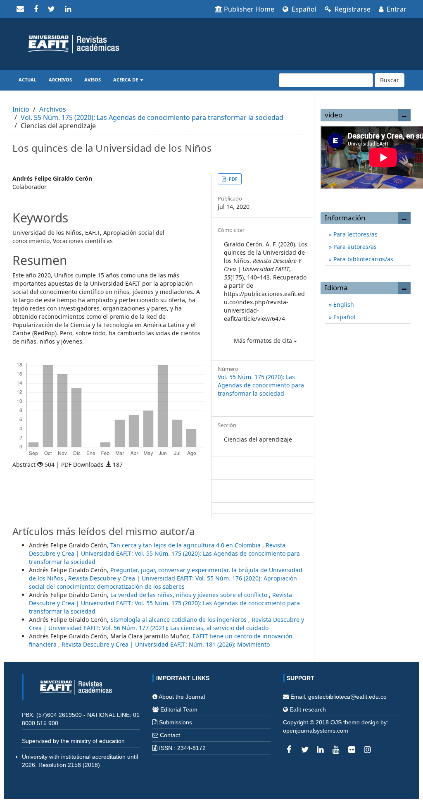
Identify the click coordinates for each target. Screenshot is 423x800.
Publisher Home (249, 9)
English (343, 304)
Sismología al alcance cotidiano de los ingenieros (179, 619)
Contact (170, 735)
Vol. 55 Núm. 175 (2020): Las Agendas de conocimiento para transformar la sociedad (152, 117)
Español (303, 9)
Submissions (175, 722)
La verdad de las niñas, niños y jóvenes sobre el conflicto (189, 595)
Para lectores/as (355, 234)
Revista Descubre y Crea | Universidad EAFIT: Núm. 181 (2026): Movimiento (166, 644)
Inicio (20, 109)
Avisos (92, 79)
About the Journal (182, 696)
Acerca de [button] (126, 79)
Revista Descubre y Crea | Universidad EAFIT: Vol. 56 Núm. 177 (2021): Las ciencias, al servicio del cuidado (166, 624)
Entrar (395, 9)
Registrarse (352, 9)
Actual (27, 79)
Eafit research (308, 709)
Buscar (389, 80)
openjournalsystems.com (315, 730)
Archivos (60, 79)
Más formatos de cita (264, 340)
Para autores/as (354, 247)
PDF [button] (233, 179)
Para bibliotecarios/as (362, 259)
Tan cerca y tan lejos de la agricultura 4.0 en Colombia (186, 545)
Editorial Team (178, 709)
